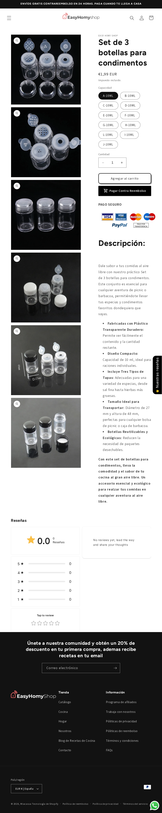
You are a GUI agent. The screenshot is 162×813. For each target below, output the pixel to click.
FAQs (109, 750)
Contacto (64, 750)
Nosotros (65, 731)
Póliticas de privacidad (121, 721)
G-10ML (108, 125)
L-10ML (108, 135)
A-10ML (108, 96)
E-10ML (108, 115)
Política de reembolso (76, 803)
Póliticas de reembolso (122, 731)
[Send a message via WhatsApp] (154, 805)
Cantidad (104, 154)
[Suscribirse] (115, 668)
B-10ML (130, 96)
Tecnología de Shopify (45, 803)
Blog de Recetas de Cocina (76, 741)
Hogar (62, 721)
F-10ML (130, 115)
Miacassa (25, 803)
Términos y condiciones (122, 741)
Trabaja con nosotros (121, 712)
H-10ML (130, 125)
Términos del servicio (135, 803)
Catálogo (64, 702)
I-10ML (129, 135)
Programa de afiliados (121, 702)
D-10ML (130, 105)
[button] (9, 18)
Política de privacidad (106, 803)
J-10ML (108, 144)
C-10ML (108, 105)
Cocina (63, 712)
